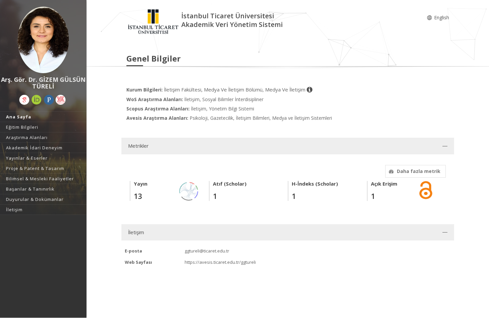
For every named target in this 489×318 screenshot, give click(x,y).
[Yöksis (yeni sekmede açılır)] (61, 100)
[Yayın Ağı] (189, 191)
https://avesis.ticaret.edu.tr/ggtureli (220, 262)
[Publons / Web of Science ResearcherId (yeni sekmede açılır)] (49, 100)
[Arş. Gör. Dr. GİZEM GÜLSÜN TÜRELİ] (43, 40)
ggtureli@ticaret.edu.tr (207, 251)
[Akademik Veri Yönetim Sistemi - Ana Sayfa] (153, 21)
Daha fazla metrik (418, 171)
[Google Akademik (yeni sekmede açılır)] (24, 100)
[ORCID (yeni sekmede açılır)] (36, 100)
